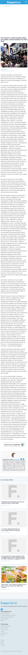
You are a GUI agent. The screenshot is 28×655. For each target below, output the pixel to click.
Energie (2, 635)
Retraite (2, 642)
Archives (3, 620)
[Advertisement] (14, 21)
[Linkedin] (23, 459)
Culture (2, 631)
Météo (2, 643)
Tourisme (3, 645)
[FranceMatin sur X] (2, 609)
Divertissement (4, 633)
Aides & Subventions (5, 626)
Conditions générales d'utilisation (8, 615)
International (7, 6)
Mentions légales (4, 618)
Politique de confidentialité (7, 617)
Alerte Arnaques (4, 627)
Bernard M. (5, 69)
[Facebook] (21, 459)
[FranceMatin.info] (14, 2)
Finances (3, 640)
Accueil (2, 6)
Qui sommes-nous (5, 613)
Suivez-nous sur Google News (12, 444)
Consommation (4, 629)
